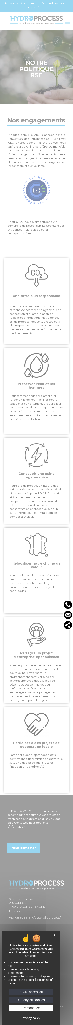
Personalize (31, 1008)
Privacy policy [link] (31, 1018)
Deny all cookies (32, 1000)
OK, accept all (32, 992)
